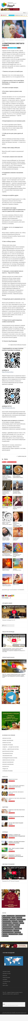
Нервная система (6, 742)
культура (22, 923)
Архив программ (6, 977)
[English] (2, 596)
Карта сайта (5, 985)
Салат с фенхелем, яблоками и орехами (16, 786)
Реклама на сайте (7, 973)
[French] (4, 596)
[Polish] (9, 596)
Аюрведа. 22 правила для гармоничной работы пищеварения (17, 835)
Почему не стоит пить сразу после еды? (15, 15)
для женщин (12, 919)
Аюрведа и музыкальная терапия (16, 816)
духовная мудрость (21, 919)
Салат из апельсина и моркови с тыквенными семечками (16, 780)
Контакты (5, 983)
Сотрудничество (6, 981)
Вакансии (5, 975)
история (21, 921)
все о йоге (6, 919)
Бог (4, 915)
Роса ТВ (13, 1012)
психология (16, 930)
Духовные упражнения (20, 915)
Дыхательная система (7, 751)
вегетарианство (7, 917)
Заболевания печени (7, 753)
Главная (3, 39)
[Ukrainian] (13, 596)
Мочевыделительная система (9, 757)
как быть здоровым (7, 923)
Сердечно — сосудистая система (10, 747)
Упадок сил (5, 768)
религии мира (17, 932)
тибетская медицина (13, 934)
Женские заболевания (7, 762)
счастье (5, 934)
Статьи (7, 39)
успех (21, 934)
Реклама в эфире (6, 971)
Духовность (11, 39)
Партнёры (5, 979)
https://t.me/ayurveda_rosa (8, 408)
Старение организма (7, 770)
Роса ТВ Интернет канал (11, 1005)
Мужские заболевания (7, 764)
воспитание (19, 917)
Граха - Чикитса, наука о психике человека (16, 849)
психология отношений (8, 932)
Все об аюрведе (10, 915)
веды (13, 917)
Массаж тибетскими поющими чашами (16, 823)
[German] (5, 596)
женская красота (7, 921)
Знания (15, 47)
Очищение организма (7, 744)
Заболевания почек (7, 755)
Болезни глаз (5, 766)
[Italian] (7, 596)
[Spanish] (12, 596)
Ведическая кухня (13, 798)
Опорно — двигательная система (10, 749)
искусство (15, 921)
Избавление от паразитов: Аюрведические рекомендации (16, 856)
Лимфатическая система (8, 760)
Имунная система (6, 738)
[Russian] (10, 596)
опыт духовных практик (8, 928)
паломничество (18, 928)
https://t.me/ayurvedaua (7, 372)
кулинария (16, 923)
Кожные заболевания (7, 740)
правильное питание (7, 930)
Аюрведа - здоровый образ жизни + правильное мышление (17, 842)
